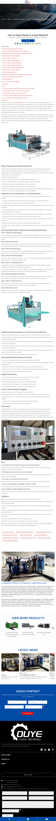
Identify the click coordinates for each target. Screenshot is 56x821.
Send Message (27, 713)
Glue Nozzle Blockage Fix (40, 535)
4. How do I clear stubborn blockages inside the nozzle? (17, 95)
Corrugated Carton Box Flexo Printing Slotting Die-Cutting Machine (12, 634)
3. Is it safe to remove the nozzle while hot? (14, 93)
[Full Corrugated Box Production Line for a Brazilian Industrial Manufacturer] (30, 671)
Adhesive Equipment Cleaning (10, 538)
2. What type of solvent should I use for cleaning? (16, 91)
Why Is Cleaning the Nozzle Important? (12, 49)
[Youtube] (45, 749)
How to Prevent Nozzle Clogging (10, 81)
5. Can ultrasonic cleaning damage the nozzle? (15, 98)
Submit (7, 815)
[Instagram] (49, 749)
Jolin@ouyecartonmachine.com (15, 786)
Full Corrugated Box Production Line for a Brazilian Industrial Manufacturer (24, 675)
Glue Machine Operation (44, 538)
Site (46, 37)
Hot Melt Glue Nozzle (7, 532)
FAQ (3, 86)
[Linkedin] (41, 749)
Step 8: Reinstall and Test (10, 72)
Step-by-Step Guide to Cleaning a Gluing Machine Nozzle (17, 53)
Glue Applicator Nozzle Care (9, 535)
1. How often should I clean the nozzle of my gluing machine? (19, 88)
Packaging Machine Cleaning (43, 532)
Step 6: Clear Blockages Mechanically (13, 67)
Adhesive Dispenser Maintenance (24, 532)
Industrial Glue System (26, 535)
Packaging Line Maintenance (28, 538)
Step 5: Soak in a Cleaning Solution (12, 65)
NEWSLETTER (27, 775)
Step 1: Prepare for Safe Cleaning (11, 55)
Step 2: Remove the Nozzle (10, 58)
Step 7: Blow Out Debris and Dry (11, 69)
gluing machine (18, 102)
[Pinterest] (52, 749)
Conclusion (5, 84)
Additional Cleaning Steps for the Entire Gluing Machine (17, 74)
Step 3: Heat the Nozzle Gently (11, 60)
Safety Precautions (7, 79)
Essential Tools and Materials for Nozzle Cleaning (15, 51)
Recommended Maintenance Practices (12, 77)
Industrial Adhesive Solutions (10, 540)
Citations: (5, 100)
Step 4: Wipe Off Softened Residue (12, 63)
